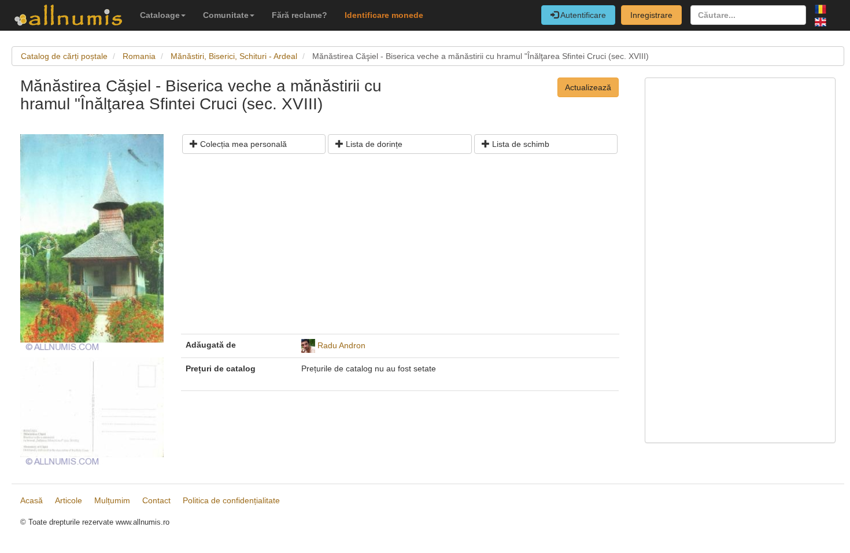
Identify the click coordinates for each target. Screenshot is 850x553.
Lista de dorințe (372, 144)
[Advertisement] (400, 248)
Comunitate (226, 15)
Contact (156, 500)
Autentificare (582, 15)
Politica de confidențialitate (231, 500)
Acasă (31, 500)
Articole (68, 500)
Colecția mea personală (242, 144)
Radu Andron (341, 344)
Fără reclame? (299, 15)
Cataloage (160, 15)
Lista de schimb (519, 144)
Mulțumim (112, 500)
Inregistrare (651, 15)
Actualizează (588, 87)
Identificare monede (384, 15)
